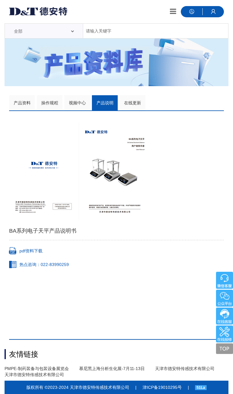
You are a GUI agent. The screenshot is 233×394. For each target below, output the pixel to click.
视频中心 (77, 102)
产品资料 (22, 102)
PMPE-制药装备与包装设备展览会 (37, 368)
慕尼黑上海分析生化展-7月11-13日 (112, 368)
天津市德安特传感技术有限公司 (184, 368)
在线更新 (132, 102)
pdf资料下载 (30, 250)
